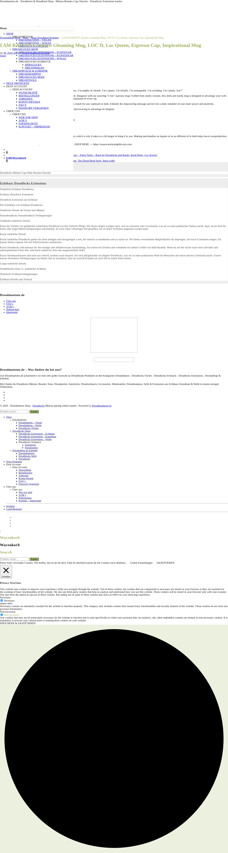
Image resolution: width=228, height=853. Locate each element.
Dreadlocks (39, 405)
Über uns (11, 301)
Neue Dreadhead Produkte (36, 53)
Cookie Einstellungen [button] (141, 562)
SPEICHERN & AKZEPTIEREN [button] (18, 623)
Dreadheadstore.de (102, 405)
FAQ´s (9, 304)
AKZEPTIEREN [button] (165, 562)
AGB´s (10, 306)
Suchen (34, 411)
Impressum (12, 312)
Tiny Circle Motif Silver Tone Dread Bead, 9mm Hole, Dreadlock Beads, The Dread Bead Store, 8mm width (57, 159)
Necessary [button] (5, 597)
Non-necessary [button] (8, 611)
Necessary (9, 600)
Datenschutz (12, 309)
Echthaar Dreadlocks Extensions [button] (23, 183)
